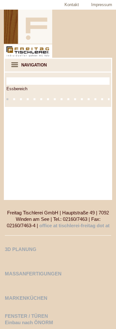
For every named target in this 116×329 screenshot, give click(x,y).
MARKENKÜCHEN (26, 298)
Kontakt (71, 4)
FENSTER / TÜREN (26, 316)
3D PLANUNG (20, 249)
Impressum (101, 4)
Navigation (34, 65)
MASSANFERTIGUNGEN (33, 273)
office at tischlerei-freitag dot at (74, 225)
